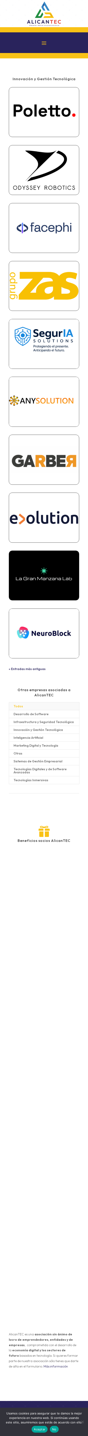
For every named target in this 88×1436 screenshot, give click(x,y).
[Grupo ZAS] (44, 286)
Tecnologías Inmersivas (31, 780)
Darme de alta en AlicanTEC (44, 1384)
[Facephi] (44, 228)
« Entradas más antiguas (27, 669)
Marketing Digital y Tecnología (36, 745)
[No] (82, 1422)
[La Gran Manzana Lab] (44, 575)
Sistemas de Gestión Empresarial (38, 761)
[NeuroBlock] (44, 633)
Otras (18, 753)
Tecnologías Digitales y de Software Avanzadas (40, 770)
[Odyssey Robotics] (44, 170)
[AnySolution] (44, 401)
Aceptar (39, 1429)
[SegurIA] (44, 344)
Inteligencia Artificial (28, 738)
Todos (18, 706)
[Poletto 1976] (44, 112)
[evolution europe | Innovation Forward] (44, 517)
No (54, 1429)
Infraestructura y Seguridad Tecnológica (44, 722)
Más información (56, 1366)
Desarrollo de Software (31, 714)
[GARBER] (44, 459)
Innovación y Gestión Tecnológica (38, 730)
